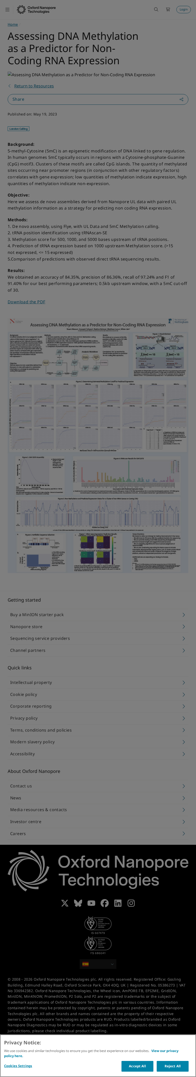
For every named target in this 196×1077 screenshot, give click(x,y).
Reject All (173, 1066)
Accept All (137, 1066)
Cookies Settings (18, 1065)
